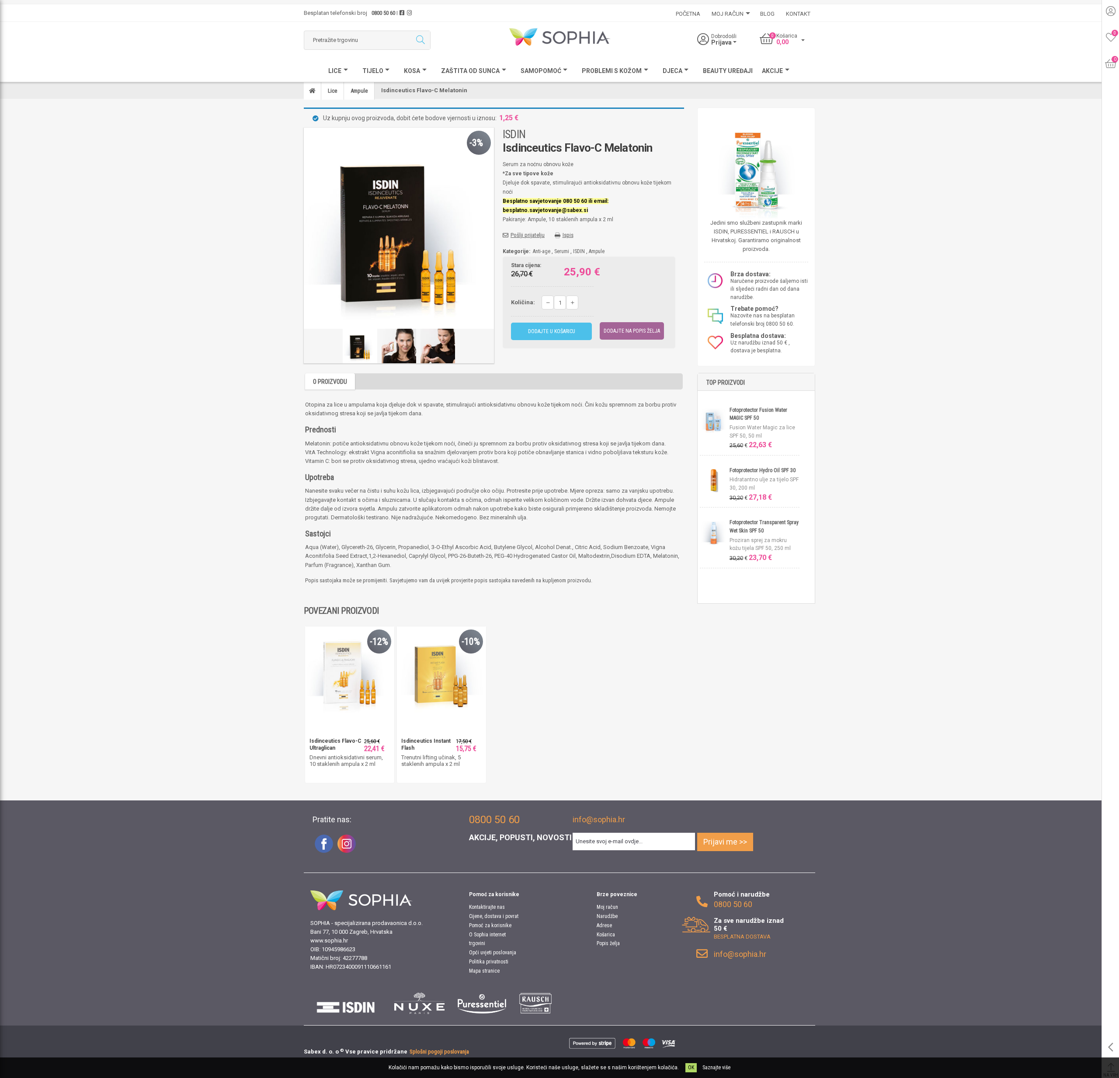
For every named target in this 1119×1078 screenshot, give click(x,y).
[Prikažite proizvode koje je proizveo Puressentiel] (482, 1003)
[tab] (330, 381)
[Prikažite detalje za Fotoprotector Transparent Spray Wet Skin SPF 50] (715, 532)
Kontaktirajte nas (487, 907)
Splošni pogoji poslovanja (439, 1051)
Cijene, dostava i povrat (493, 916)
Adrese (604, 925)
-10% (471, 641)
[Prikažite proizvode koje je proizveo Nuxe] (419, 1003)
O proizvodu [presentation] (330, 381)
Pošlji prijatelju (528, 235)
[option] (360, 346)
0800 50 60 (383, 13)
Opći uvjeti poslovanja (492, 952)
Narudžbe (607, 916)
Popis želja (608, 943)
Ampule (597, 251)
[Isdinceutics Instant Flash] (441, 670)
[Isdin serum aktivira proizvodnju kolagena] (349, 670)
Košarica (606, 935)
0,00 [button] (782, 42)
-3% (476, 142)
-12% (379, 641)
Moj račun (607, 907)
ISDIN (514, 134)
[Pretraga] (420, 40)
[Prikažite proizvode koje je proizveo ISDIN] (345, 1003)
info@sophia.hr (599, 819)
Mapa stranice (484, 971)
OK (691, 1067)
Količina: (523, 302)
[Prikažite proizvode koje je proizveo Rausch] (535, 1003)
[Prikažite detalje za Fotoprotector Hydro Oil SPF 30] (715, 479)
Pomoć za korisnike (490, 925)
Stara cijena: (526, 266)
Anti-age (541, 251)
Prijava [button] (722, 42)
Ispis (568, 235)
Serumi (561, 251)
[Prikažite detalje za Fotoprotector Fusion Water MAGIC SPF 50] (715, 419)
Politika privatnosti (488, 962)
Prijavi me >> (725, 841)
